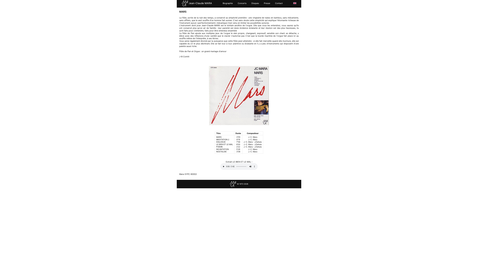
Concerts (242, 3)
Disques (255, 3)
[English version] (294, 3)
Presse (267, 3)
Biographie (228, 3)
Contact (279, 3)
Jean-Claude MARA (200, 3)
